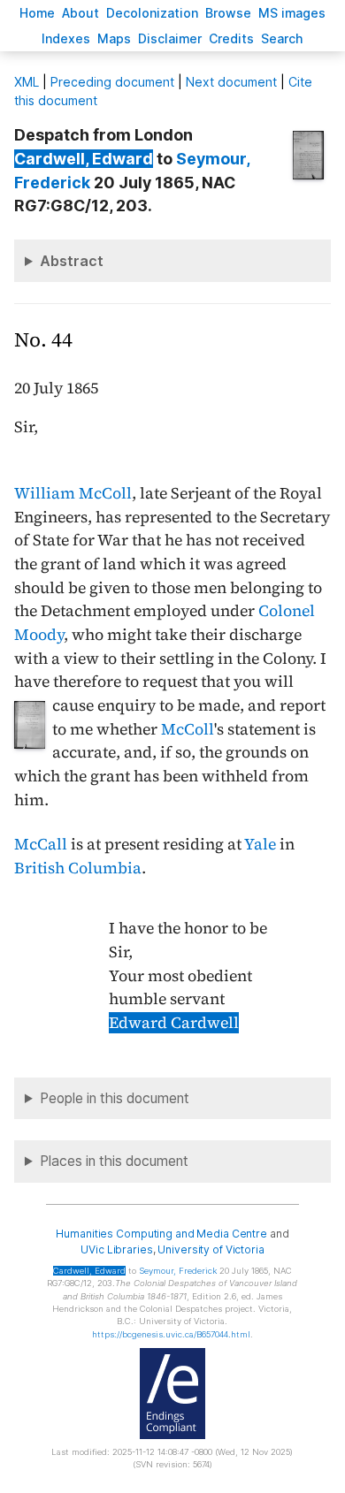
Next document (231, 81)
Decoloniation (152, 12)
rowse (228, 12)
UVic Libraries (116, 1249)
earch (282, 38)
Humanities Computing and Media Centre (161, 1233)
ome (37, 12)
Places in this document (114, 1161)
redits (231, 38)
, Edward (83, 158)
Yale (260, 844)
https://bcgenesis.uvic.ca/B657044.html (171, 1334)
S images (292, 12)
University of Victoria (210, 1249)
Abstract (72, 261)
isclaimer (170, 38)
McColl (187, 729)
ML (26, 81)
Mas (114, 38)
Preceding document (112, 81)
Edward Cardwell (174, 1022)
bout (80, 12)
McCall (40, 844)
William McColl (73, 493)
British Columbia (78, 868)
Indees (66, 38)
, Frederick (178, 1271)
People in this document (114, 1098)
